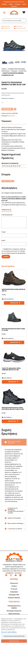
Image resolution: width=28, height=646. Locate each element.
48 (19, 166)
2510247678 (21, 1)
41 (5, 166)
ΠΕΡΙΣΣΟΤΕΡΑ (14, 303)
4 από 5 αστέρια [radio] (9, 211)
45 (13, 166)
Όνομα (3, 232)
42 (7, 166)
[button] (15, 109)
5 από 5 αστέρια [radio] (11, 211)
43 (9, 166)
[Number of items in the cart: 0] (25, 10)
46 (15, 166)
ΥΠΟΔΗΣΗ (14, 71)
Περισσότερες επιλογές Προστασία (14, 636)
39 (3, 166)
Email (3, 240)
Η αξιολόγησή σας (7, 215)
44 (11, 166)
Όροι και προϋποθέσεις (9, 632)
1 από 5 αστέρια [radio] (2, 211)
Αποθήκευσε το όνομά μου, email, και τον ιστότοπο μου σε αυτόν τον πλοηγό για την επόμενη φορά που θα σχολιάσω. (13, 251)
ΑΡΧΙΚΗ (3, 69)
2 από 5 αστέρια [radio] (4, 211)
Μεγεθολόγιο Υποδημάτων (8, 98)
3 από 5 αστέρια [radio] (6, 211)
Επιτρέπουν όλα (14, 641)
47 (17, 166)
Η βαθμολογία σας (6, 209)
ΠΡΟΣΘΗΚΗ (6, 109)
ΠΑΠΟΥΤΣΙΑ (22, 71)
